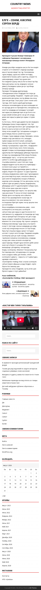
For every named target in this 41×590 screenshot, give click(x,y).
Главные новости (8, 399)
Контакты (5, 576)
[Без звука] (33, 328)
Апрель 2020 (6, 566)
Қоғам (4, 424)
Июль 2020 (6, 555)
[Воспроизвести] (5, 328)
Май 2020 (5, 562)
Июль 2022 (6, 513)
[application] (20, 320)
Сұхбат (4, 420)
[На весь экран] (36, 328)
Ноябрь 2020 (6, 541)
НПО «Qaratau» (7, 579)
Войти (4, 441)
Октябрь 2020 (7, 544)
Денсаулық (6, 406)
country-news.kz (23, 28)
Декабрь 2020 (7, 537)
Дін (3, 403)
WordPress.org (7, 452)
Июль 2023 (6, 509)
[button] (38, 14)
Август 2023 (6, 505)
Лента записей (7, 445)
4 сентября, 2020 (9, 28)
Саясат (4, 413)
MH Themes (33, 588)
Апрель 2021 (6, 530)
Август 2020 (6, 551)
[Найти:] (20, 336)
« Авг (4, 496)
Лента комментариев (9, 448)
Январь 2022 (6, 520)
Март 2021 (6, 534)
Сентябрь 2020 (7, 548)
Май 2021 (5, 527)
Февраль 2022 (7, 516)
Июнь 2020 (6, 559)
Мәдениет (5, 410)
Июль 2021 (6, 523)
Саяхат (4, 417)
